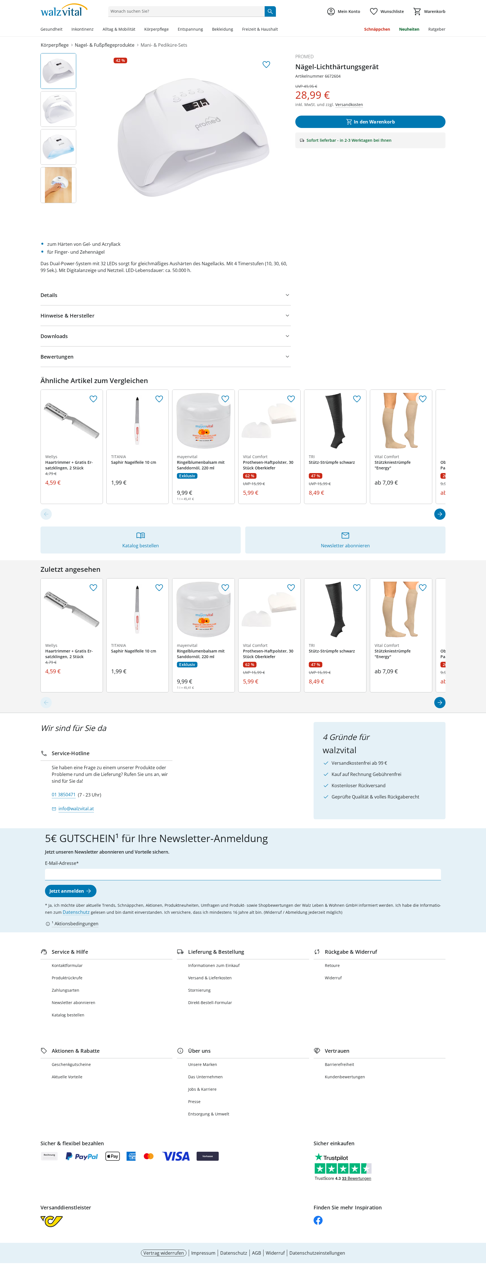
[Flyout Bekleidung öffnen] (235, 30)
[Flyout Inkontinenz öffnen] (96, 30)
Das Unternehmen (205, 1076)
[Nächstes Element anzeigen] (440, 514)
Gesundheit (51, 29)
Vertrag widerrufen (163, 1253)
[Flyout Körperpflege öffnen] (171, 30)
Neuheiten (409, 29)
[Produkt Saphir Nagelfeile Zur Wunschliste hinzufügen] (159, 399)
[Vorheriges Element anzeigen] (46, 514)
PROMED (304, 56)
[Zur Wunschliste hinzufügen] (266, 65)
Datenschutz (76, 912)
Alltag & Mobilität (119, 29)
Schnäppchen (377, 29)
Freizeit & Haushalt (260, 29)
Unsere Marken (202, 1064)
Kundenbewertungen (345, 1076)
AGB (256, 1253)
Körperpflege (156, 29)
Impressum (203, 1253)
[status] (185, 11)
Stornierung (199, 990)
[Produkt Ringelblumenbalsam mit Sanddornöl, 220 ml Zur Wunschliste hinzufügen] (225, 399)
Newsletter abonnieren (73, 1002)
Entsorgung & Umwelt (208, 1114)
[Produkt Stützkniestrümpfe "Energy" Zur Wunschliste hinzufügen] (423, 399)
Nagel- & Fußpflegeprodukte (104, 45)
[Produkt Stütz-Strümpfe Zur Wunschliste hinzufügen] (357, 399)
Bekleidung (222, 29)
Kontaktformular (67, 965)
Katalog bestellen (68, 1015)
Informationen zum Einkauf (214, 965)
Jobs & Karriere (202, 1089)
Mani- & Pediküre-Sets (164, 45)
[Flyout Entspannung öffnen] (205, 30)
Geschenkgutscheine (71, 1064)
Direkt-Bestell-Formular (210, 1002)
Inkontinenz (82, 29)
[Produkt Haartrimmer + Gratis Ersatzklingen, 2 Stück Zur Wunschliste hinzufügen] (93, 399)
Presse (194, 1101)
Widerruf (333, 977)
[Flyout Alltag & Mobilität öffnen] (137, 30)
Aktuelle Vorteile (67, 1076)
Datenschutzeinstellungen (317, 1253)
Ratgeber (437, 29)
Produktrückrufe (67, 977)
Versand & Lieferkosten (210, 977)
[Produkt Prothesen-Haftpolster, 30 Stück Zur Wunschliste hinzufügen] (291, 399)
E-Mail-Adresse (60, 863)
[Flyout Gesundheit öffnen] (64, 30)
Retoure (332, 965)
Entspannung (190, 29)
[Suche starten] (270, 11)
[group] (193, 137)
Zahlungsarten (65, 990)
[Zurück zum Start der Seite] (479, 1228)
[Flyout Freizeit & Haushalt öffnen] (280, 30)
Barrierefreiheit (339, 1064)
